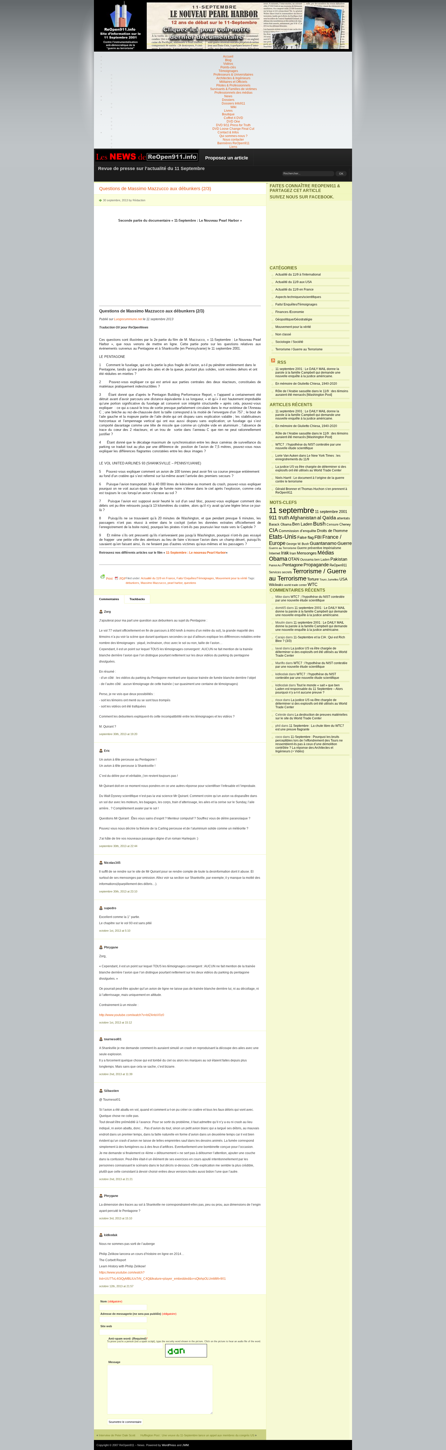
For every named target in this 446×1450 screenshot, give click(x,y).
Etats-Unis (283, 536)
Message (114, 1362)
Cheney (345, 524)
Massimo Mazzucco (153, 582)
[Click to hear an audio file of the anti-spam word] (186, 1345)
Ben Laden (302, 524)
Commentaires (109, 599)
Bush (319, 524)
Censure (332, 524)
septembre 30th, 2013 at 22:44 (118, 846)
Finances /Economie (289, 312)
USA (343, 579)
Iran (293, 553)
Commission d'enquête (297, 531)
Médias (325, 552)
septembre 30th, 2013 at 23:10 (118, 891)
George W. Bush (297, 543)
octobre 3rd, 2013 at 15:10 (115, 1218)
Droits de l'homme (332, 530)
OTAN (293, 559)
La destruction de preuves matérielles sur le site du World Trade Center (311, 716)
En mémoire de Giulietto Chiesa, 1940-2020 (306, 383)
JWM (185, 1445)
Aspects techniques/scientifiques (298, 297)
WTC (312, 584)
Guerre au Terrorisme (282, 548)
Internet (274, 553)
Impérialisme (332, 548)
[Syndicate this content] (273, 362)
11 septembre (291, 510)
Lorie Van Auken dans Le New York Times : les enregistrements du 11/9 (307, 457)
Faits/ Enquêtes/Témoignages (195, 578)
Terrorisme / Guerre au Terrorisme (299, 349)
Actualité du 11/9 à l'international (298, 274)
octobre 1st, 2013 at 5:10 (114, 930)
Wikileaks (276, 585)
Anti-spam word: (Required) (127, 1338)
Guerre (344, 543)
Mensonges (307, 553)
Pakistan (338, 559)
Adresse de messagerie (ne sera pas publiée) (138, 1313)
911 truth (279, 517)
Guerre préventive (309, 548)
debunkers (132, 582)
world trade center (295, 584)
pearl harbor (175, 582)
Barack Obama (280, 524)
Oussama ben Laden (315, 559)
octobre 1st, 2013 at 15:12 (115, 1022)
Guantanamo (323, 543)
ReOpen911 (338, 565)
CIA (273, 530)
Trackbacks (137, 599)
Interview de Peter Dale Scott (117, 1435)
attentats (343, 518)
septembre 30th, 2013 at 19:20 (118, 734)
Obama (278, 559)
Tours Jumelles (329, 579)
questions (190, 582)
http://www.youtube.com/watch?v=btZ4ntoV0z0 (131, 1015)
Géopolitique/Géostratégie (293, 319)
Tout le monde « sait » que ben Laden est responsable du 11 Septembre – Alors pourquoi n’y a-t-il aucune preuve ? (309, 688)
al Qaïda (326, 517)
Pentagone (292, 564)
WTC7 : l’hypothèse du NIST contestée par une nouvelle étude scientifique (308, 446)
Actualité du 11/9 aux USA (293, 282)
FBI (318, 537)
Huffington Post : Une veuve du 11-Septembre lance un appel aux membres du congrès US (197, 1435)
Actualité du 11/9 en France (158, 578)
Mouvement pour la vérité (231, 578)
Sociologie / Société (289, 342)
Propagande (316, 564)
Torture (313, 579)
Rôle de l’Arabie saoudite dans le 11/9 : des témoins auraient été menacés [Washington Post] (311, 393)
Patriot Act (275, 565)
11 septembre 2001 (331, 512)
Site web (106, 1326)
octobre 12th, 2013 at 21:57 (116, 1286)
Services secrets (280, 572)
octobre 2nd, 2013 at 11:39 (115, 1074)
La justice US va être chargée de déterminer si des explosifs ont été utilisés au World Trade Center (310, 468)
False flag (305, 537)
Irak (285, 552)
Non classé (283, 334)
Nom (111, 1301)
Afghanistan (303, 517)
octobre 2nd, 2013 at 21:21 (116, 1179)
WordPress (169, 1445)
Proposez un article (226, 157)
